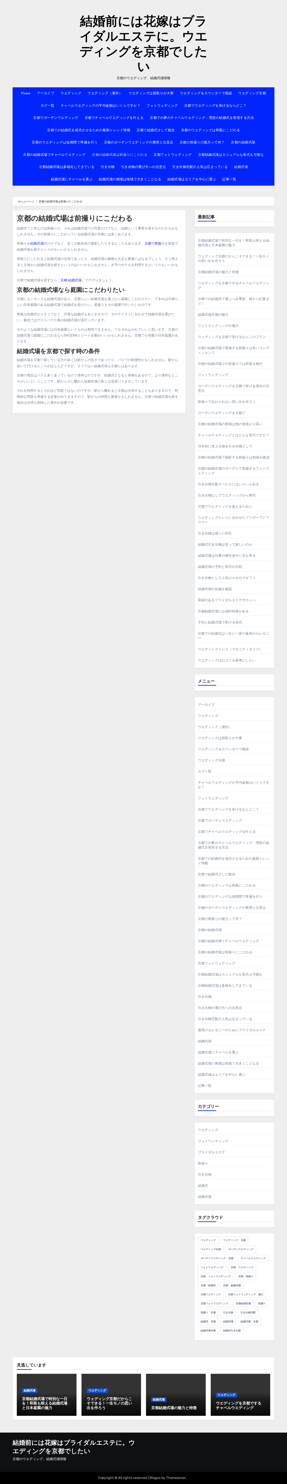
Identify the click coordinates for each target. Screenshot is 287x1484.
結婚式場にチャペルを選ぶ (71, 179)
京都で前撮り (155, 243)
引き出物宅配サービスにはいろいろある (228, 484)
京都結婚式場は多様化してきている (67, 167)
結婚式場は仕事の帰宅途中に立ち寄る (227, 556)
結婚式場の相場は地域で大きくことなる (130, 179)
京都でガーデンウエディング (55, 118)
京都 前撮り (245, 1276)
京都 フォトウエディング (216, 1276)
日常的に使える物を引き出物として (225, 446)
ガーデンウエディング (240, 1249)
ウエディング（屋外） (105, 93)
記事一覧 (229, 179)
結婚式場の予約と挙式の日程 (220, 567)
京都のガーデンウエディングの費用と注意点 (138, 142)
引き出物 (108, 167)
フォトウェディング (162, 105)
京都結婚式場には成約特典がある (223, 611)
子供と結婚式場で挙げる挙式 (220, 622)
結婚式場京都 (208, 1330)
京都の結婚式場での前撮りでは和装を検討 (230, 364)
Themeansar (176, 1478)
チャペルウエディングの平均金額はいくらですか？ (101, 105)
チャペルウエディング (253, 1258)
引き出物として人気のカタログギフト (227, 578)
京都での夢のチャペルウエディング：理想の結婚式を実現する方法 (202, 118)
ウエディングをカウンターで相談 (206, 93)
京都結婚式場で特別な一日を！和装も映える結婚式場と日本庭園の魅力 (44, 1403)
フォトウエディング (212, 1267)
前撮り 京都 (208, 1312)
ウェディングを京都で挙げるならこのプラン (232, 337)
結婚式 (203, 1186)
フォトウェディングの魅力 (218, 326)
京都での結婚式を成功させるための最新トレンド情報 (88, 130)
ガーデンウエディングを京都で (222, 413)
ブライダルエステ (211, 1152)
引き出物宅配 (248, 1312)
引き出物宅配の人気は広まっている (200, 167)
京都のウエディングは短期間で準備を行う (65, 142)
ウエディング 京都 (234, 1240)
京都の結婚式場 (243, 142)
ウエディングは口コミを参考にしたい (227, 660)
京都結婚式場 (243, 1303)
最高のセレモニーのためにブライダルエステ (232, 1030)
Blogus (155, 1478)
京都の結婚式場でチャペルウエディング (54, 155)
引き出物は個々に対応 (215, 533)
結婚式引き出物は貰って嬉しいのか (225, 544)
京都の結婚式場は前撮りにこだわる (119, 155)
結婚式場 (241, 167)
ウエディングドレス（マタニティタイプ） (230, 649)
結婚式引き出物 (232, 1330)
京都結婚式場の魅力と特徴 (218, 272)
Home (26, 93)
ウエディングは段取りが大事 (151, 93)
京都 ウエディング (242, 1267)
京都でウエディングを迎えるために (225, 506)
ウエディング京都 (252, 93)
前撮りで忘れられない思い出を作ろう (227, 402)
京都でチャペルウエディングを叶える (114, 118)
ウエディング (71, 93)
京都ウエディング (211, 1294)
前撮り (203, 1163)
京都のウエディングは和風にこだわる (210, 130)
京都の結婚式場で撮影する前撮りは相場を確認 (233, 457)
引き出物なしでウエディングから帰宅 (227, 495)
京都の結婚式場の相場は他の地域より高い (230, 424)
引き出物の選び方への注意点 (143, 167)
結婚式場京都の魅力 (213, 315)
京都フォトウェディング (173, 155)
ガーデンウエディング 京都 (217, 1258)
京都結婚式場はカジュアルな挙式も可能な (231, 155)
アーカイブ (45, 93)
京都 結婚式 (208, 1285)
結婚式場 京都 (249, 1321)
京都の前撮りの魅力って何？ (202, 142)
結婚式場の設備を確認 (215, 589)
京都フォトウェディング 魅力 (245, 1294)
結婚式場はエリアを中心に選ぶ (191, 179)
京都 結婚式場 (71, 280)
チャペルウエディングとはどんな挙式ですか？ (233, 435)
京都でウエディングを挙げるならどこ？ (215, 105)
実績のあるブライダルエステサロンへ (227, 600)
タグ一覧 (47, 105)
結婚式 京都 (208, 1321)
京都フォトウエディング (214, 1303)
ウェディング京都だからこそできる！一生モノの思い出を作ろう (109, 1403)
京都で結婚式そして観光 (156, 130)
